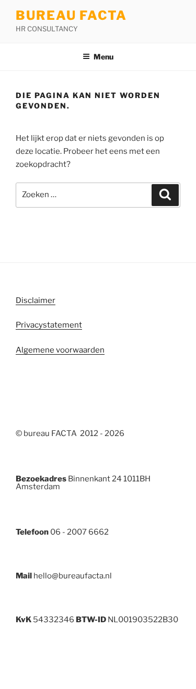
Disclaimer (35, 300)
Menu (103, 56)
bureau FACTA (71, 15)
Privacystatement (49, 325)
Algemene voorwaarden (60, 350)
